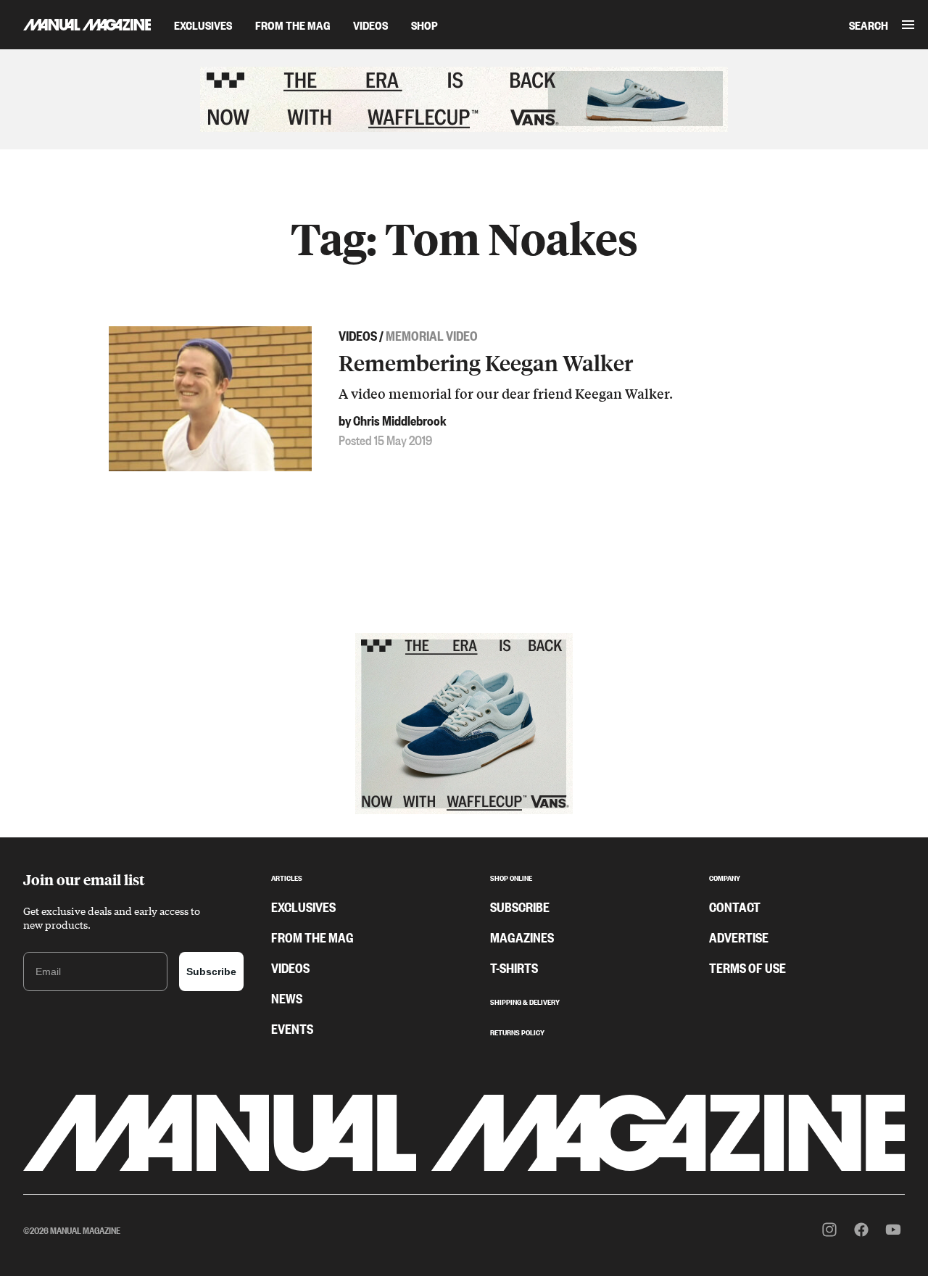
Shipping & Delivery (525, 1000)
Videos (370, 25)
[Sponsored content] (464, 99)
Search (868, 25)
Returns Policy (517, 1031)
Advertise (738, 937)
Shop (424, 25)
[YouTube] (893, 1229)
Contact (735, 906)
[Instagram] (829, 1229)
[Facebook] (861, 1229)
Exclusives (203, 25)
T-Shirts (514, 967)
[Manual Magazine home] (75, 24)
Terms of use (747, 967)
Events (292, 1028)
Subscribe (211, 971)
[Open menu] (908, 24)
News (286, 998)
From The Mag (292, 25)
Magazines (522, 937)
